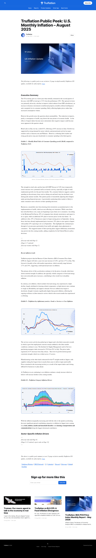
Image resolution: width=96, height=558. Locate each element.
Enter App (56, 8)
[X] (47, 543)
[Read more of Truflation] (23, 35)
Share (72, 35)
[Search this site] (5, 3)
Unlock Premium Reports (54, 546)
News (30, 8)
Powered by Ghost (87, 545)
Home (38, 546)
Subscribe (88, 3)
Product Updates (46, 8)
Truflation (29, 34)
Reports (36, 8)
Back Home (64, 8)
